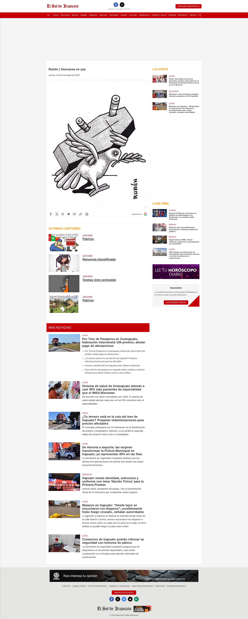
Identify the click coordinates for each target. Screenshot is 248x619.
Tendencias (144, 15)
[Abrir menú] (48, 15)
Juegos (192, 15)
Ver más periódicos (188, 6)
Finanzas (93, 15)
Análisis (103, 15)
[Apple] (130, 599)
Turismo (172, 15)
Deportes (182, 15)
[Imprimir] (87, 214)
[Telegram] (68, 214)
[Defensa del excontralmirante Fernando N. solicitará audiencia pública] (160, 227)
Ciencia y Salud (159, 15)
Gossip (124, 15)
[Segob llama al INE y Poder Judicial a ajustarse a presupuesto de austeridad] (160, 240)
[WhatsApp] (63, 214)
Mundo (84, 15)
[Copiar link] (81, 214)
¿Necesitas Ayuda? (124, 592)
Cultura (133, 15)
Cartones (113, 15)
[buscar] (200, 15)
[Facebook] (116, 4)
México (75, 15)
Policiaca (65, 15)
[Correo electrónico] (74, 214)
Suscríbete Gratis (176, 302)
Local (56, 15)
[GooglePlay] (136, 599)
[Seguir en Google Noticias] (145, 214)
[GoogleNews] (124, 599)
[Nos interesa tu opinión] (124, 576)
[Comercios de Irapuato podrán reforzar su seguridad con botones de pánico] (64, 548)
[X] (122, 4)
